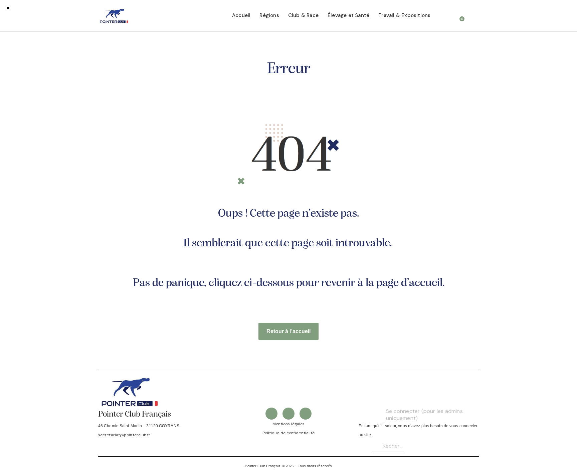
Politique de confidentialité (288, 433)
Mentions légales (288, 424)
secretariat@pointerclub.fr (124, 435)
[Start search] (474, 16)
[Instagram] (306, 414)
